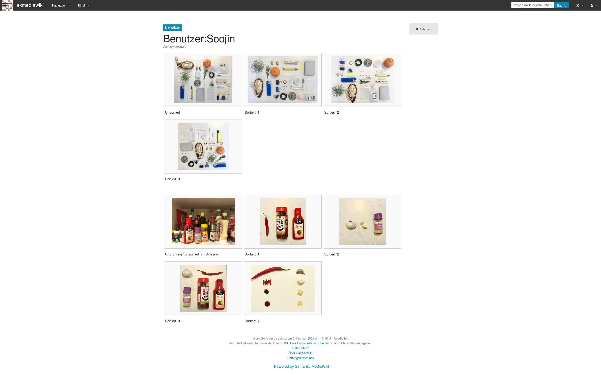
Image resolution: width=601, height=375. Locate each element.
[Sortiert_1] (283, 79)
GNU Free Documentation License (305, 343)
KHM (81, 5)
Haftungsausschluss (300, 358)
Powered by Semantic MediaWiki (301, 366)
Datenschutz (300, 348)
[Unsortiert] (203, 79)
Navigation (59, 5)
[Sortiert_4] (283, 288)
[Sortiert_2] (362, 79)
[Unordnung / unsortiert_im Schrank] (203, 221)
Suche (561, 5)
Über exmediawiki (300, 353)
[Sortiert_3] (203, 146)
